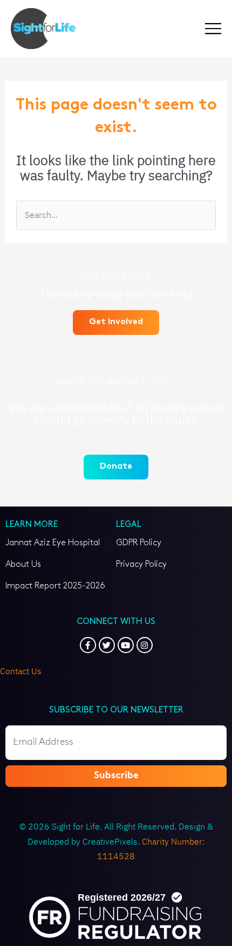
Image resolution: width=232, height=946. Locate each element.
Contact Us (21, 671)
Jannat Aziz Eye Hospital (52, 543)
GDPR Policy (138, 543)
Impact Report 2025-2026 (55, 586)
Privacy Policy (141, 564)
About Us (23, 564)
